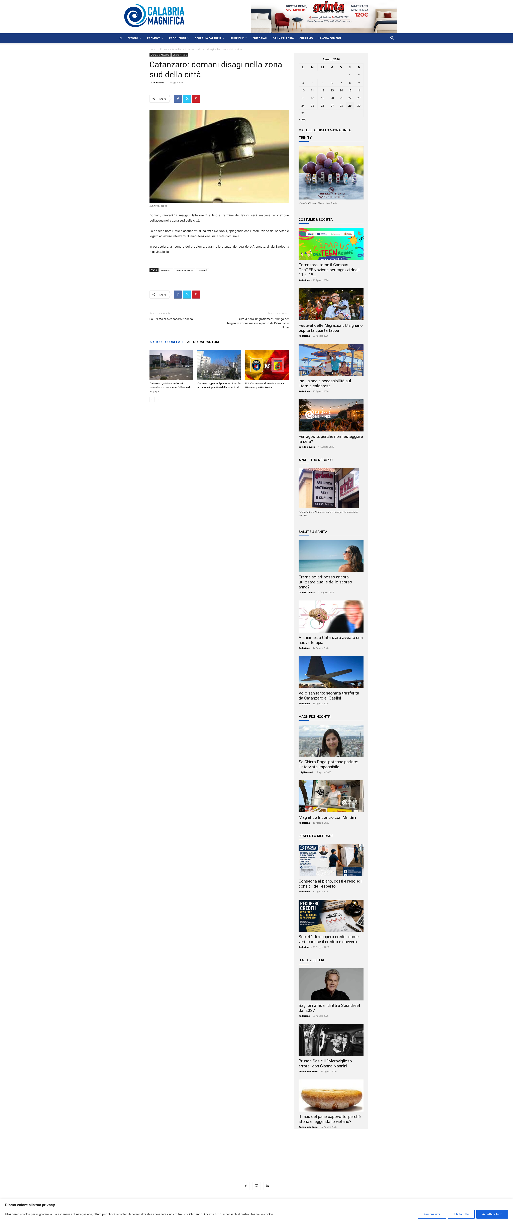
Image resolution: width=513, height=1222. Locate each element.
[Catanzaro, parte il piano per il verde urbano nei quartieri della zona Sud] (219, 365)
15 (349, 90)
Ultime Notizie (180, 54)
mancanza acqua (184, 270)
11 (312, 90)
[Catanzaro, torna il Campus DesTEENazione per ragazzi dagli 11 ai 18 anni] (331, 244)
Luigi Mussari (306, 772)
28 (341, 105)
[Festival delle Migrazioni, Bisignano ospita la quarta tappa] (331, 304)
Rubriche (237, 38)
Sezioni (133, 38)
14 (341, 90)
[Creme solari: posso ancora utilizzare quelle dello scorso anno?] (331, 556)
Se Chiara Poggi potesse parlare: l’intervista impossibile (328, 764)
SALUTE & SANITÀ (313, 532)
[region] (256, 1210)
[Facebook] (178, 99)
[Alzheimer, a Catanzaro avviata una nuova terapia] (331, 616)
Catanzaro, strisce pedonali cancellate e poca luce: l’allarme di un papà (169, 387)
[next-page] (158, 399)
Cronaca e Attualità (171, 49)
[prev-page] (152, 399)
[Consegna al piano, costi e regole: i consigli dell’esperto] (331, 860)
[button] (392, 38)
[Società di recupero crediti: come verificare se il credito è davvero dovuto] (331, 916)
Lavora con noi (329, 38)
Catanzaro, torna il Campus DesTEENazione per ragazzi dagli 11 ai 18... (329, 269)
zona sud (202, 270)
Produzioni (177, 38)
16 (359, 90)
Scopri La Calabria (208, 38)
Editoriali (260, 38)
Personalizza (432, 1214)
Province (153, 38)
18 (312, 98)
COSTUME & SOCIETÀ (316, 220)
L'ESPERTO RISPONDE (316, 836)
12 (322, 90)
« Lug (302, 119)
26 (322, 105)
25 (312, 105)
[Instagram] (256, 1186)
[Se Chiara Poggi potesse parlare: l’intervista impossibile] (331, 741)
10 (303, 90)
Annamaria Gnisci (308, 1071)
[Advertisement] (256, 1163)
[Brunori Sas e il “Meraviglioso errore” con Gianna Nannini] (331, 1040)
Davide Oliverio (307, 446)
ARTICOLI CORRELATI (166, 342)
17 (303, 98)
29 (349, 105)
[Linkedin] (267, 1186)
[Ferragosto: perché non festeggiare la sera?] (331, 415)
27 (332, 105)
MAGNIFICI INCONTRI (315, 717)
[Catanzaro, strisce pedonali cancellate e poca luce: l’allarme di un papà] (171, 365)
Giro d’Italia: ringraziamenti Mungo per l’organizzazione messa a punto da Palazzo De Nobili (258, 323)
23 (359, 98)
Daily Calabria (283, 38)
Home (152, 49)
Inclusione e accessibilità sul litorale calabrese (325, 383)
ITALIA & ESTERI (311, 960)
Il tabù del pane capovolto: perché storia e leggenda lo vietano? (330, 1119)
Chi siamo (306, 38)
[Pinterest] (196, 99)
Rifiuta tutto (461, 1214)
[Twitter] (187, 99)
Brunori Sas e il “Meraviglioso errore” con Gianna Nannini (325, 1063)
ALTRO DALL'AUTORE (203, 342)
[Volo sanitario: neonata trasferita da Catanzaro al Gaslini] (331, 672)
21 (341, 98)
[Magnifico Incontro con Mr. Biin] (331, 796)
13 (332, 90)
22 (349, 98)
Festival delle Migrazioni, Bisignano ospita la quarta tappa (331, 328)
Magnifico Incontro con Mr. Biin (327, 817)
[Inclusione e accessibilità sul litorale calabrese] (331, 360)
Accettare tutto (492, 1214)
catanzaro (166, 270)
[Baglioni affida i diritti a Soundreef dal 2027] (331, 984)
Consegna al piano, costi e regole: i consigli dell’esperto (330, 884)
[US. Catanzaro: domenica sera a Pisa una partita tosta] (267, 365)
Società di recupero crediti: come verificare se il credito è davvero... (329, 939)
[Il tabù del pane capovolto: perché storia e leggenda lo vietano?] (331, 1095)
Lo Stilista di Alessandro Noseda (171, 319)
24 (303, 105)
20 (332, 98)
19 (322, 98)
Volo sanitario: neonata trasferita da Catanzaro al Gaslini (329, 696)
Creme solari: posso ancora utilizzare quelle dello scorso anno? (325, 582)
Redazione (158, 82)
